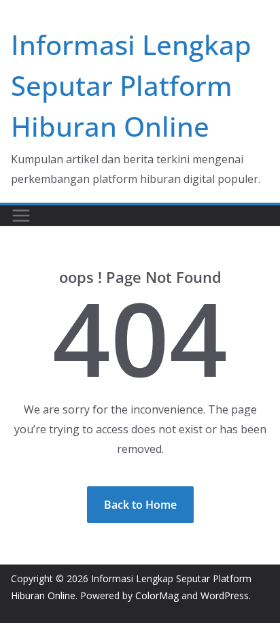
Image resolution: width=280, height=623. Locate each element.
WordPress (224, 595)
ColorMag (157, 595)
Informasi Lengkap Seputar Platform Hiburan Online (131, 85)
